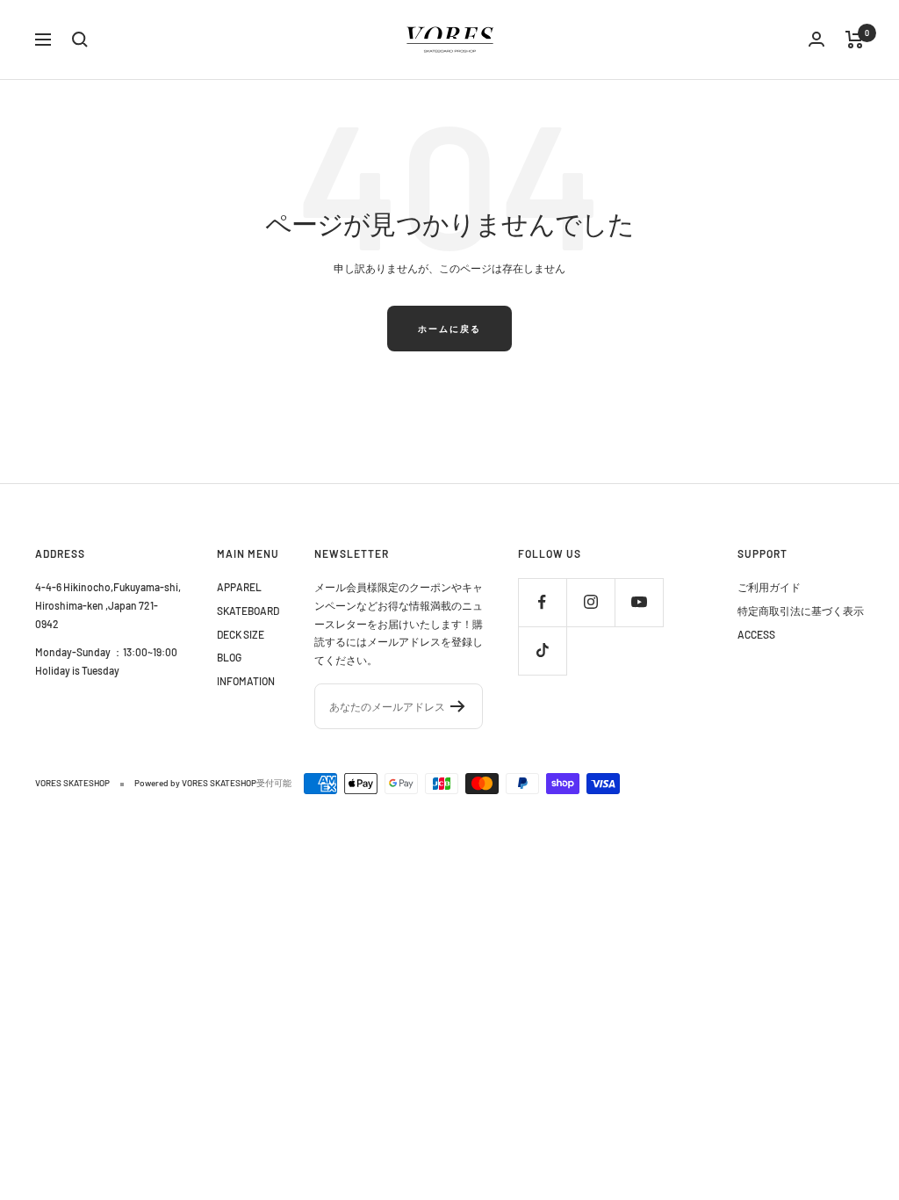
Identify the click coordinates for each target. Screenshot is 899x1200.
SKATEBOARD (248, 610)
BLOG (229, 657)
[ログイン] (816, 39)
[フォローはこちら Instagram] (590, 602)
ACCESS (756, 634)
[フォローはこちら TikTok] (542, 650)
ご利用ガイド (769, 587)
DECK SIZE (240, 634)
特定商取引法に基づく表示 (800, 610)
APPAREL (239, 587)
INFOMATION (246, 681)
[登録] (457, 706)
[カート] (854, 39)
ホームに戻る (449, 328)
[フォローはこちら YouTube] (639, 602)
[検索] (80, 39)
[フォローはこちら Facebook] (542, 602)
